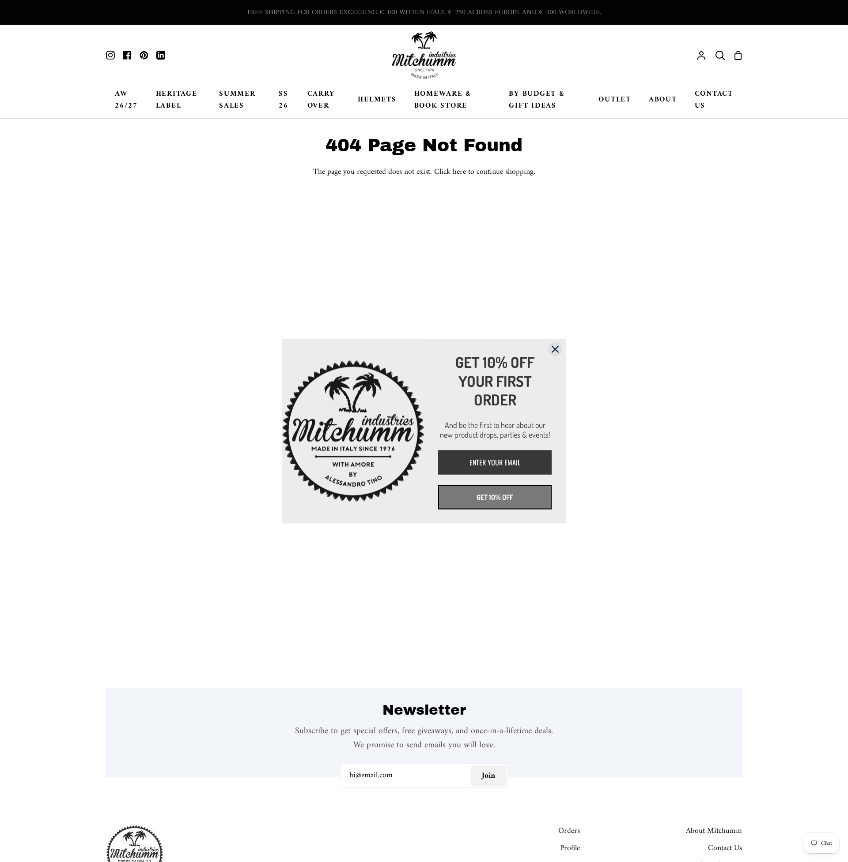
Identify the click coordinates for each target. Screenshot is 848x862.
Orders (569, 831)
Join (488, 776)
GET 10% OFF (495, 496)
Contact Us (725, 848)
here (459, 172)
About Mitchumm (714, 831)
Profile (570, 848)
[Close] (555, 349)
